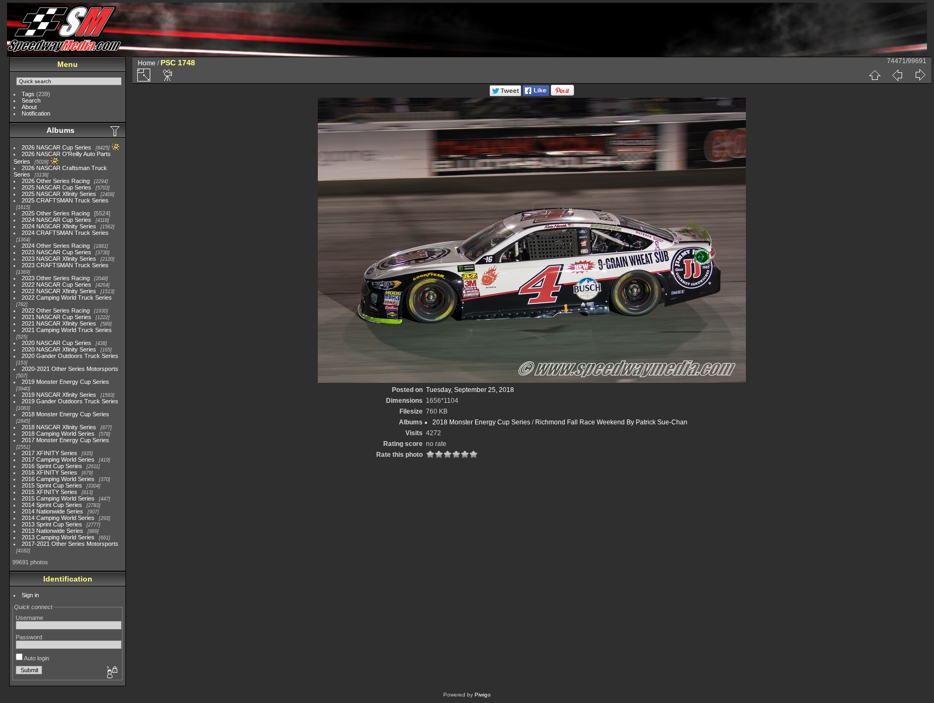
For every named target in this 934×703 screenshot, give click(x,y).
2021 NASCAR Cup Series (56, 317)
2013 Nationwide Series (52, 531)
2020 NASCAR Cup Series (56, 343)
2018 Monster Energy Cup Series (65, 414)
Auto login (36, 658)
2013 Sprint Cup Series (52, 524)
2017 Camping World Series (58, 459)
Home (147, 63)
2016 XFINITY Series (49, 472)
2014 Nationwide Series (52, 511)
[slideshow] (168, 75)
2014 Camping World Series (58, 518)
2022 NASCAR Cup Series (56, 284)
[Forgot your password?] (111, 673)
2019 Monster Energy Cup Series (65, 381)
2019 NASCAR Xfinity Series (59, 394)
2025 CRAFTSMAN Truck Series (65, 200)
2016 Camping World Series (58, 479)
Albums (60, 130)
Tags (28, 94)
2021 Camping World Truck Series (67, 330)
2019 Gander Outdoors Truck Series (70, 401)
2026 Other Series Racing (56, 181)
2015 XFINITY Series (49, 492)
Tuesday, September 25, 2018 (470, 390)
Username (29, 617)
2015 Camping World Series (58, 498)
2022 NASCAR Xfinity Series (59, 291)
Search (31, 100)
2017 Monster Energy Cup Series (65, 440)
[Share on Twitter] (505, 94)
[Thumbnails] (874, 75)
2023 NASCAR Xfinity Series (59, 258)
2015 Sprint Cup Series (52, 485)
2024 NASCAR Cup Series (56, 220)
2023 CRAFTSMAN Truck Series (65, 265)
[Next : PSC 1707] (920, 75)
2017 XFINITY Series (49, 453)
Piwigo (483, 695)
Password (29, 637)
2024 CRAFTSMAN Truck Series (65, 232)
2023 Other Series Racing (56, 278)
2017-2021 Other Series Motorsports (70, 543)
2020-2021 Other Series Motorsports (70, 369)
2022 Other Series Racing (56, 310)
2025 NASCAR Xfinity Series (59, 194)
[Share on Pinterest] (562, 94)
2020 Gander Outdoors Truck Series (70, 356)
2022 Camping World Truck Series (67, 297)
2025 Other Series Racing (56, 213)
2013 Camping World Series (58, 537)
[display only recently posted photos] (116, 131)
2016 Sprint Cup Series (52, 466)
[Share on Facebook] (536, 94)
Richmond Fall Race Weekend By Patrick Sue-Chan (611, 422)
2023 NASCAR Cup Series (56, 252)
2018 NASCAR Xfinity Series (59, 427)
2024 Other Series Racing (56, 245)
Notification (36, 113)
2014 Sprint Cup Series (52, 505)
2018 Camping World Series (58, 433)
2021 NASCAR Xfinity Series (59, 323)
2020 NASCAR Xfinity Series (59, 349)
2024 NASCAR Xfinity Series (59, 226)
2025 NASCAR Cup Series (56, 187)
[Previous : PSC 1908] (897, 75)
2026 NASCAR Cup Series (56, 147)
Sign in (30, 595)
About (29, 107)
